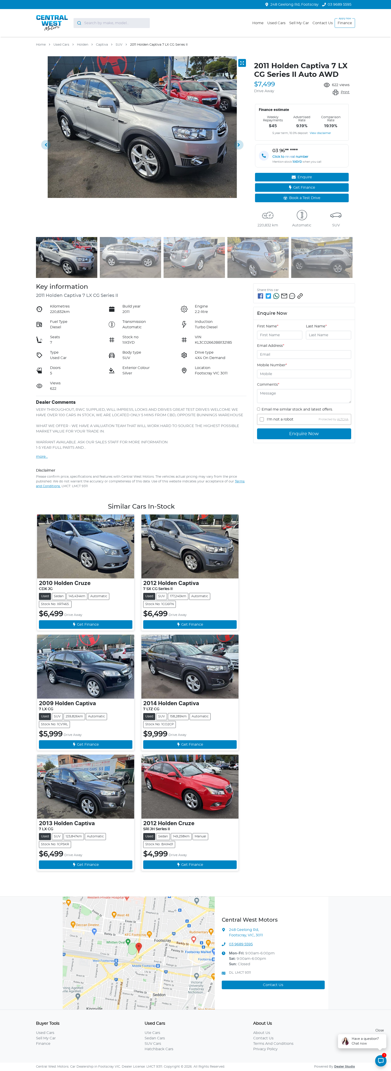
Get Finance (304, 187)
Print (345, 92)
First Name (267, 326)
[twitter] (268, 296)
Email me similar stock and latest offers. (297, 409)
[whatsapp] (276, 296)
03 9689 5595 (339, 4)
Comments (268, 384)
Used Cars (276, 23)
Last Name (316, 326)
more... (42, 456)
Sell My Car (299, 23)
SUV (119, 44)
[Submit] (79, 23)
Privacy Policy (265, 1049)
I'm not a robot (280, 419)
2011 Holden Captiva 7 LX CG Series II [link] (159, 44)
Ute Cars (152, 1033)
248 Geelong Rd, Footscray (294, 4)
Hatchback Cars (159, 1049)
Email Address (270, 346)
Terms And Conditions (273, 1043)
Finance (345, 23)
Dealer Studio (344, 1066)
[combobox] (112, 23)
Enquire (305, 177)
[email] (284, 296)
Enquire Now (304, 434)
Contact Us (322, 23)
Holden (82, 44)
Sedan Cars (155, 1038)
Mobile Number (272, 365)
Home (258, 23)
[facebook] (260, 296)
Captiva (102, 44)
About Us (261, 1033)
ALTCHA (342, 419)
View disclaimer (320, 133)
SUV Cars (153, 1043)
